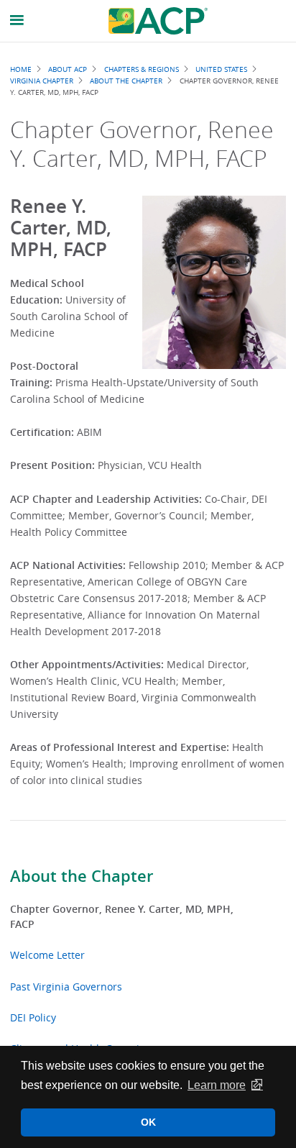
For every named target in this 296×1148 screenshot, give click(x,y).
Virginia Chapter (41, 81)
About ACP (67, 69)
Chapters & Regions (141, 69)
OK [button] (148, 1122)
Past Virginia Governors (66, 986)
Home (21, 69)
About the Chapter (81, 876)
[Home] (158, 21)
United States (221, 69)
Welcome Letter (47, 955)
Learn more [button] (217, 1085)
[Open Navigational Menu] (17, 20)
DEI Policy (33, 1017)
